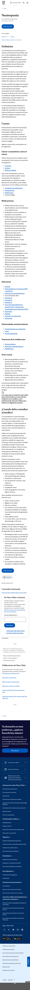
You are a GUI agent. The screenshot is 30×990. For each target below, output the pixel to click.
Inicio (5, 8)
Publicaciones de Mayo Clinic (11, 673)
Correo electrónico (11, 615)
